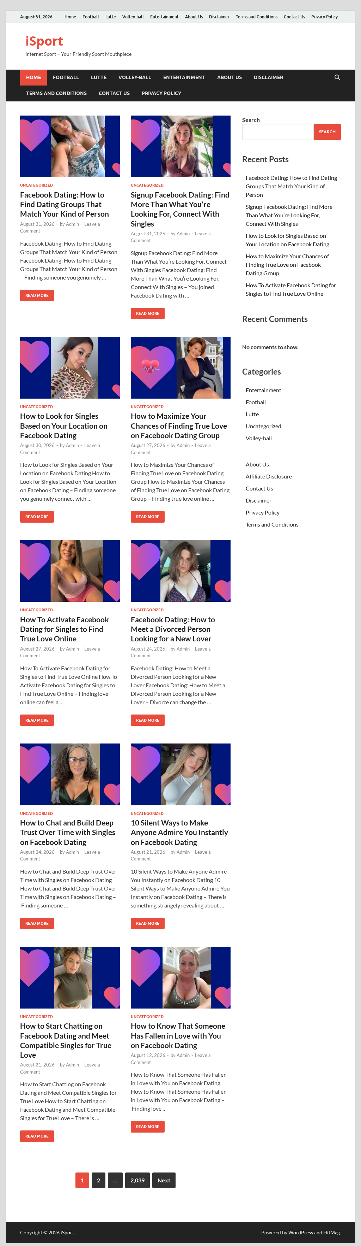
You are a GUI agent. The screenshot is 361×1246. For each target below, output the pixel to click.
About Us (194, 16)
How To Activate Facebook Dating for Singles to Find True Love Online (64, 629)
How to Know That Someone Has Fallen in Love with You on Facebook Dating (178, 1035)
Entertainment (164, 16)
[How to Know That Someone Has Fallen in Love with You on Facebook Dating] (181, 978)
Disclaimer (219, 16)
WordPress (300, 1232)
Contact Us (294, 16)
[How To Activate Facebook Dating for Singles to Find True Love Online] (70, 571)
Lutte (110, 16)
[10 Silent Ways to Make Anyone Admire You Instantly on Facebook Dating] (181, 774)
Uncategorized (36, 185)
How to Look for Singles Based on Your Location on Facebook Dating (64, 425)
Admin (72, 224)
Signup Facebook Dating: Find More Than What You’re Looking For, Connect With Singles (289, 215)
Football (90, 16)
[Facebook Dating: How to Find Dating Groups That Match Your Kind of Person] (70, 146)
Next (164, 1180)
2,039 (137, 1180)
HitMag (331, 1232)
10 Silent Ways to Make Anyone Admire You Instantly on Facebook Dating (179, 832)
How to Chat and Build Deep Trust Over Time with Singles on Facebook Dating (67, 832)
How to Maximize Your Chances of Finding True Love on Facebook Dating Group (179, 425)
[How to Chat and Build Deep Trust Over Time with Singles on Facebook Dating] (70, 774)
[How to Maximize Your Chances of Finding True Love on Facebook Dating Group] (181, 368)
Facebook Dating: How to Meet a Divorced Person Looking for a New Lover (173, 629)
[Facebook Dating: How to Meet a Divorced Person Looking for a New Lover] (181, 571)
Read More (34, 294)
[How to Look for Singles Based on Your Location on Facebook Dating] (70, 368)
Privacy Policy (324, 16)
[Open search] (337, 78)
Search (251, 119)
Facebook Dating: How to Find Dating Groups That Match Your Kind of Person (64, 204)
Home (70, 16)
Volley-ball (133, 16)
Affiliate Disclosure (269, 476)
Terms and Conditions (256, 16)
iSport (44, 40)
